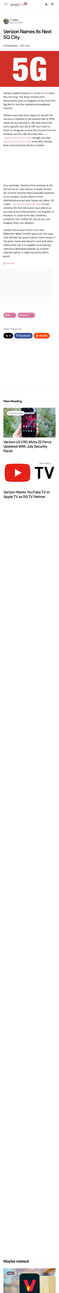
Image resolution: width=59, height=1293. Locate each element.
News (10, 1273)
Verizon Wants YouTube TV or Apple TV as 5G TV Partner (26, 494)
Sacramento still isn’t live (17, 141)
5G (10, 315)
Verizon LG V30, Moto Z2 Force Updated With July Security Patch (27, 446)
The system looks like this (26, 204)
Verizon (10, 263)
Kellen (16, 19)
